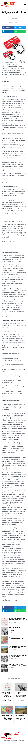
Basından (14, 18)
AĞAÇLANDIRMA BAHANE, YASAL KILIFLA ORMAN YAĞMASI (17, 647)
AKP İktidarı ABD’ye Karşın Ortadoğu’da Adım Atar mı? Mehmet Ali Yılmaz (17, 629)
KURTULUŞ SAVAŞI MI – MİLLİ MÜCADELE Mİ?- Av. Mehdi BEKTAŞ (18, 665)
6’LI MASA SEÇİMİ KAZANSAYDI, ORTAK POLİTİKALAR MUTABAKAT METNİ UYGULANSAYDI (18, 620)
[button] (25, 4)
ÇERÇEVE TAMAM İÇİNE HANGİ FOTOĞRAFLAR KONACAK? (17, 637)
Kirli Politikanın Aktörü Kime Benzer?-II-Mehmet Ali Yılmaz (18, 656)
